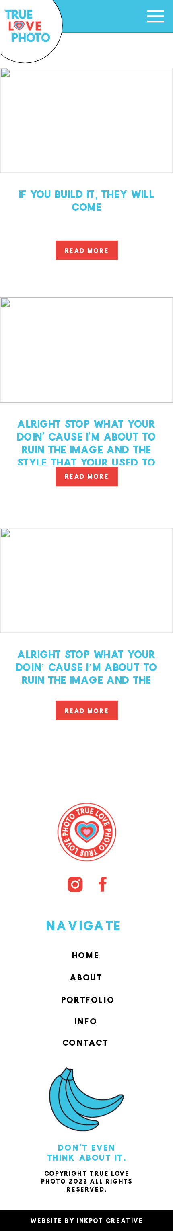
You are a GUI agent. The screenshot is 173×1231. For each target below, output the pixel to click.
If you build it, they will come (87, 198)
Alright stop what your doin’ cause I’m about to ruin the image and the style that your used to (86, 671)
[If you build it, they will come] (86, 120)
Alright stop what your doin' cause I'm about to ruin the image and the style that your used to (87, 441)
